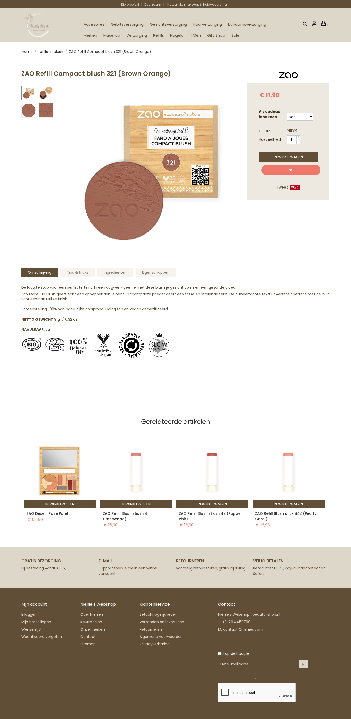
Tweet (282, 187)
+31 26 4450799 (236, 621)
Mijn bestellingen (36, 621)
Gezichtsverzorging (168, 24)
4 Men (195, 35)
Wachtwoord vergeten (41, 636)
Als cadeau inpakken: (269, 114)
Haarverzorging (207, 24)
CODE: (264, 131)
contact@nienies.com (243, 629)
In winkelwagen (288, 157)
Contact (88, 636)
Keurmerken (91, 621)
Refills (158, 35)
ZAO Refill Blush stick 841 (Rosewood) (126, 516)
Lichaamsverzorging (247, 24)
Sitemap (88, 644)
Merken (90, 35)
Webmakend (103, 712)
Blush (58, 51)
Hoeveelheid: (270, 139)
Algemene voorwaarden (161, 636)
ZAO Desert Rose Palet (47, 513)
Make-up (111, 35)
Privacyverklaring (155, 644)
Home (27, 51)
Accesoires (94, 24)
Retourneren (151, 629)
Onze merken (92, 629)
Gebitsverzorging (127, 24)
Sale (235, 35)
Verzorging (136, 35)
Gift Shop (216, 35)
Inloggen (29, 614)
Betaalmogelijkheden (158, 614)
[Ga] (303, 664)
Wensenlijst (31, 629)
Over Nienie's (92, 614)
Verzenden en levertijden (162, 621)
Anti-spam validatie (236, 678)
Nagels (176, 35)
